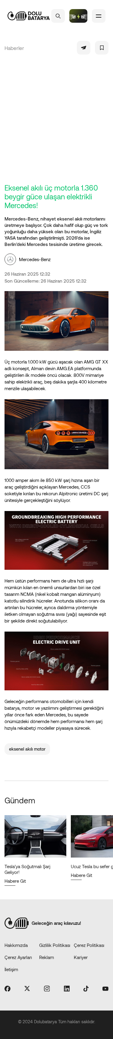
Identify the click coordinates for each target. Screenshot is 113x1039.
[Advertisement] (56, 123)
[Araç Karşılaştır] (78, 16)
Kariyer (81, 957)
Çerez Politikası (89, 945)
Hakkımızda (16, 945)
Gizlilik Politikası (54, 945)
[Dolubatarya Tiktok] (86, 989)
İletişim (11, 969)
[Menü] (98, 16)
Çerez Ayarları (18, 957)
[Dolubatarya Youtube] (105, 989)
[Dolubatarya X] (27, 989)
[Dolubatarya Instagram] (47, 989)
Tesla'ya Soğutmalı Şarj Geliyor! (27, 869)
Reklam (46, 957)
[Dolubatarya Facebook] (8, 989)
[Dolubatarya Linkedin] (67, 989)
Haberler (14, 48)
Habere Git (15, 881)
